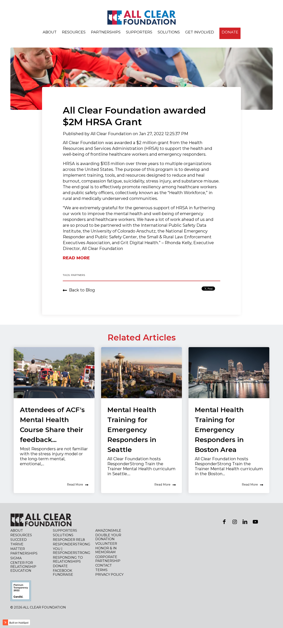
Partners (78, 275)
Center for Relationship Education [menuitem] (23, 567)
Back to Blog (82, 290)
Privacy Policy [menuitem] (109, 575)
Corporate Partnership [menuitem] (107, 559)
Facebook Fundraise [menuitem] (63, 573)
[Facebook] (224, 522)
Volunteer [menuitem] (106, 544)
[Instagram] (234, 522)
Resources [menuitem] (74, 32)
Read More (75, 484)
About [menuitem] (50, 32)
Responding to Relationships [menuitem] (68, 559)
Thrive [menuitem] (16, 544)
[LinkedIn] (245, 522)
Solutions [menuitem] (169, 32)
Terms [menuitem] (101, 570)
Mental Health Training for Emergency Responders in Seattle (131, 430)
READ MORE (76, 257)
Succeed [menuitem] (18, 540)
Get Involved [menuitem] (199, 32)
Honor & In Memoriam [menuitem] (106, 550)
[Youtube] (255, 522)
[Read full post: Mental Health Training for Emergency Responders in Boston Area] (229, 372)
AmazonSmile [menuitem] (108, 531)
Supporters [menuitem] (139, 32)
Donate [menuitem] (60, 566)
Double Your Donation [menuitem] (108, 537)
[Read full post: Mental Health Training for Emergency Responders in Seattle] (141, 372)
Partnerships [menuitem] (106, 32)
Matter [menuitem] (17, 549)
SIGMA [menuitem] (16, 558)
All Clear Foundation (112, 133)
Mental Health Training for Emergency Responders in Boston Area (219, 430)
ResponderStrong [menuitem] (71, 544)
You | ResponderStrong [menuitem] (71, 551)
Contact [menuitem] (103, 565)
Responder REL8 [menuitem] (69, 540)
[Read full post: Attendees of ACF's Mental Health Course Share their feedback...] (54, 372)
